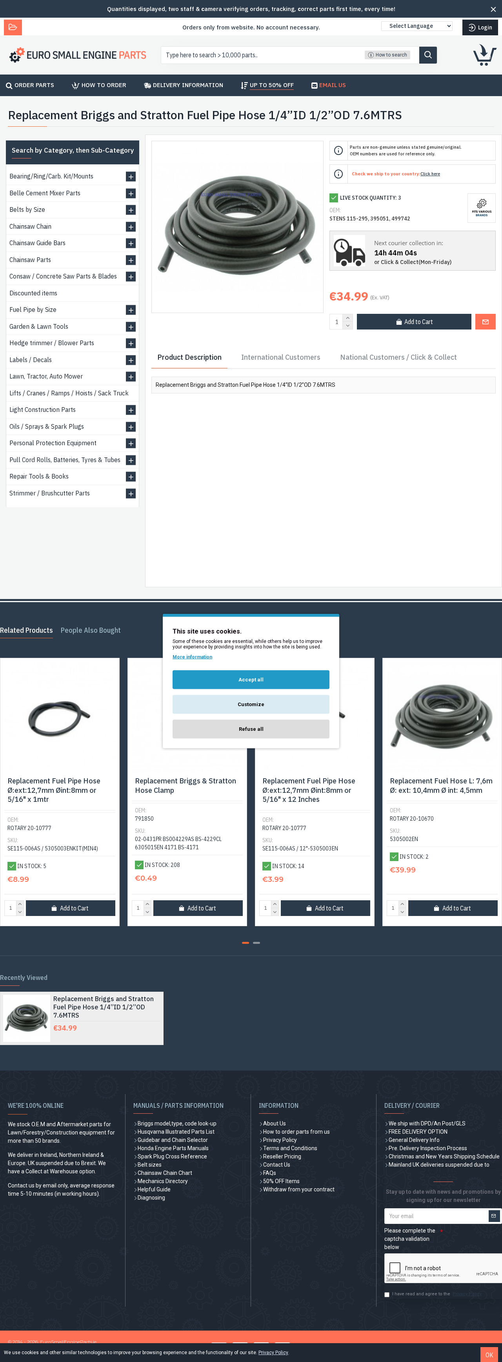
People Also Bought (91, 630)
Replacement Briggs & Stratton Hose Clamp (185, 785)
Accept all (251, 680)
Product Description (189, 357)
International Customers (280, 357)
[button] (245, 943)
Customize (251, 704)
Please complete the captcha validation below (409, 1238)
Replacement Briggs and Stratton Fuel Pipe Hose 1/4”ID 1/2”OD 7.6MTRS (103, 1007)
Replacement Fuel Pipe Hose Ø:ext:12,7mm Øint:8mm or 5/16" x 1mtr (53, 790)
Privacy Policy (273, 1352)
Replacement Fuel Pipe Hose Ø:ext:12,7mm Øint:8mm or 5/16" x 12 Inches (308, 790)
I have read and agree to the (437, 1293)
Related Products (26, 630)
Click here (430, 174)
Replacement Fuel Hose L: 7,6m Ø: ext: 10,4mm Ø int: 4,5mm (441, 785)
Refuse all (251, 729)
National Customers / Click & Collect (398, 357)
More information (192, 657)
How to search (391, 55)
